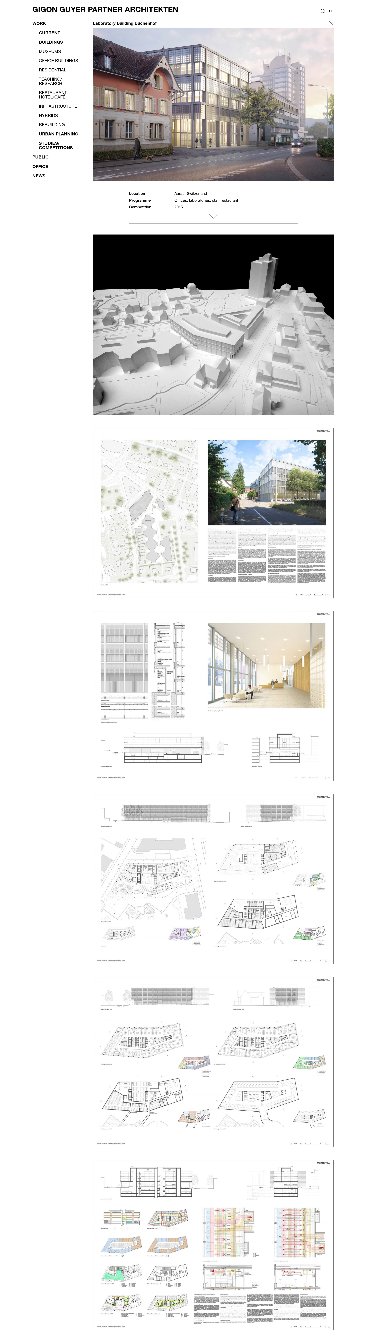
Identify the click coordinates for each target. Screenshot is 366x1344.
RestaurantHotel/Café (53, 94)
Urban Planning (58, 134)
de (331, 11)
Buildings (51, 42)
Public (40, 157)
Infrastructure (58, 106)
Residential (52, 70)
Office (40, 166)
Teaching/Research (50, 81)
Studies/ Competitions (56, 145)
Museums (50, 51)
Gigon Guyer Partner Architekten (105, 9)
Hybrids (48, 115)
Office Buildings (58, 60)
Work (39, 23)
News (38, 176)
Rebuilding (52, 124)
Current (49, 33)
